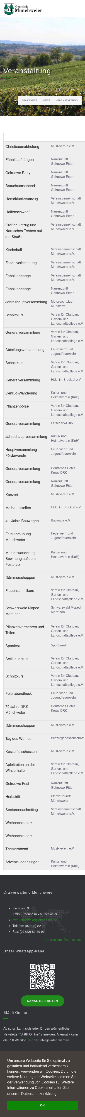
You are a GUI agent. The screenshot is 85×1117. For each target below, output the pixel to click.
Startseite (29, 100)
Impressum (54, 939)
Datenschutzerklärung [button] (38, 1094)
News (46, 100)
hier (30, 1040)
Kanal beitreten (42, 1001)
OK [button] (42, 1105)
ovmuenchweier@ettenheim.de (34, 920)
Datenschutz (73, 939)
